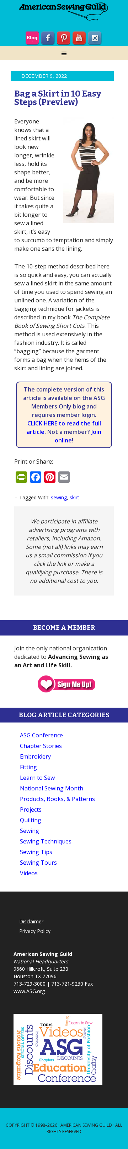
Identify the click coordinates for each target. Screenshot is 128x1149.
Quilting (30, 820)
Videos (29, 873)
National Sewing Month (51, 788)
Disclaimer (31, 921)
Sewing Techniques (45, 841)
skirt (74, 497)
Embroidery (35, 756)
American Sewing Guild (86, 1125)
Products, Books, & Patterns (57, 799)
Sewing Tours (38, 862)
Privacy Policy (34, 931)
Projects (31, 809)
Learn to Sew (37, 778)
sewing (59, 497)
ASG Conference (41, 735)
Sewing (29, 831)
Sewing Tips (36, 852)
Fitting (28, 767)
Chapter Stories (41, 746)
